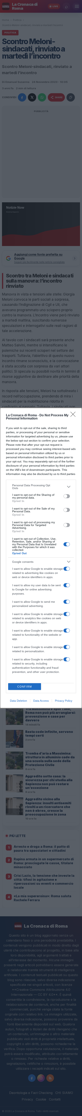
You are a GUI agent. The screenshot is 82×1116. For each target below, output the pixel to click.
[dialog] (41, 558)
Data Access (41, 700)
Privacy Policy (63, 700)
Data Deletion (18, 700)
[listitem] (41, 486)
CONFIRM (24, 686)
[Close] (74, 415)
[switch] (66, 496)
